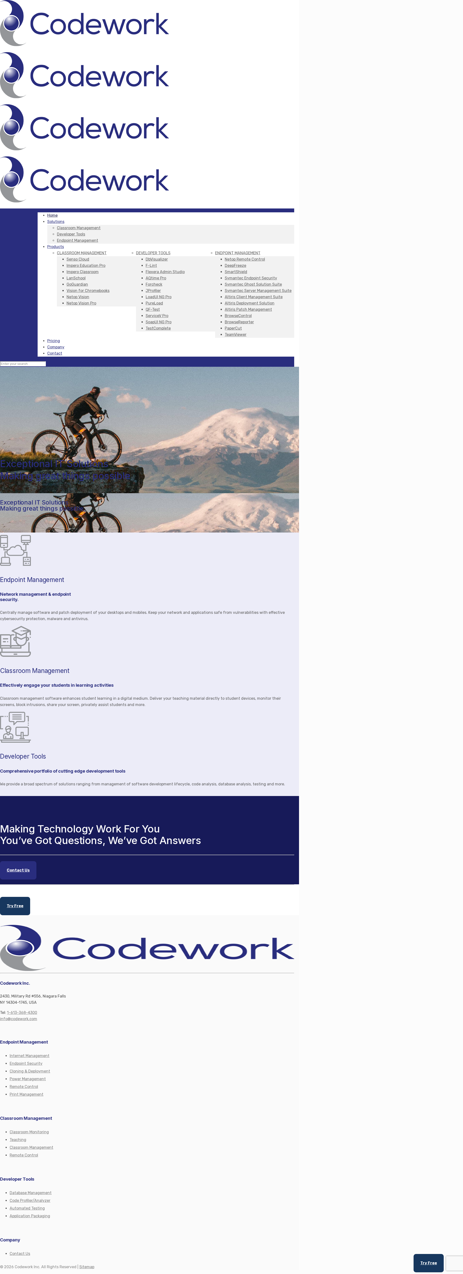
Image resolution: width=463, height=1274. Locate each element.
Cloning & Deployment (30, 1071)
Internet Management (29, 1055)
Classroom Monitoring (29, 1132)
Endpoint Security (26, 1063)
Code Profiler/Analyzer (30, 1200)
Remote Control (24, 1086)
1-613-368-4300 (22, 1012)
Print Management (26, 1094)
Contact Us (20, 1253)
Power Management (28, 1079)
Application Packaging (30, 1216)
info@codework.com (18, 1019)
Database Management (31, 1193)
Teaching (18, 1139)
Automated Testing (27, 1208)
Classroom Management (31, 1147)
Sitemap (86, 1267)
